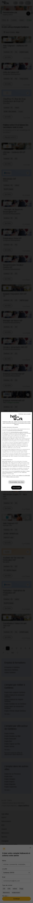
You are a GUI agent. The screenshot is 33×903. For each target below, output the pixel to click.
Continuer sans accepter (25, 414)
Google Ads (4, 462)
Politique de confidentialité (24, 475)
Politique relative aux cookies (12, 476)
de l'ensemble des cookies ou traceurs (19, 432)
